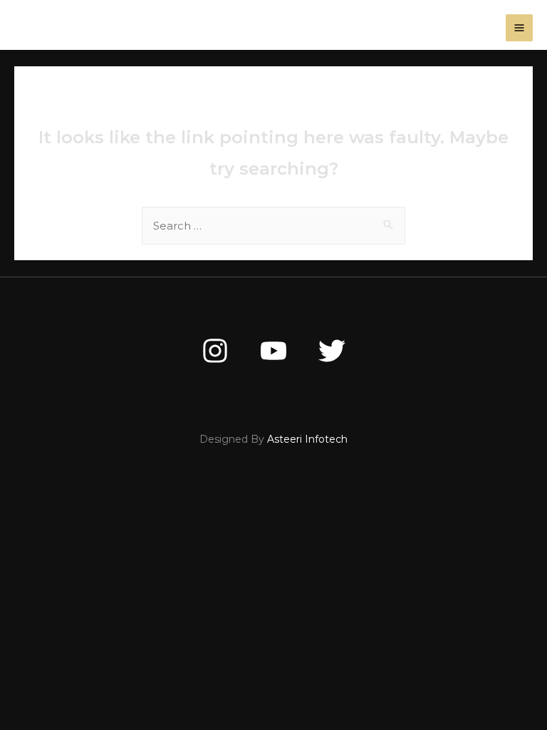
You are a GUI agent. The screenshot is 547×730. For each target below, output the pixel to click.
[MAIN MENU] (519, 28)
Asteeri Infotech (307, 439)
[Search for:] (273, 225)
